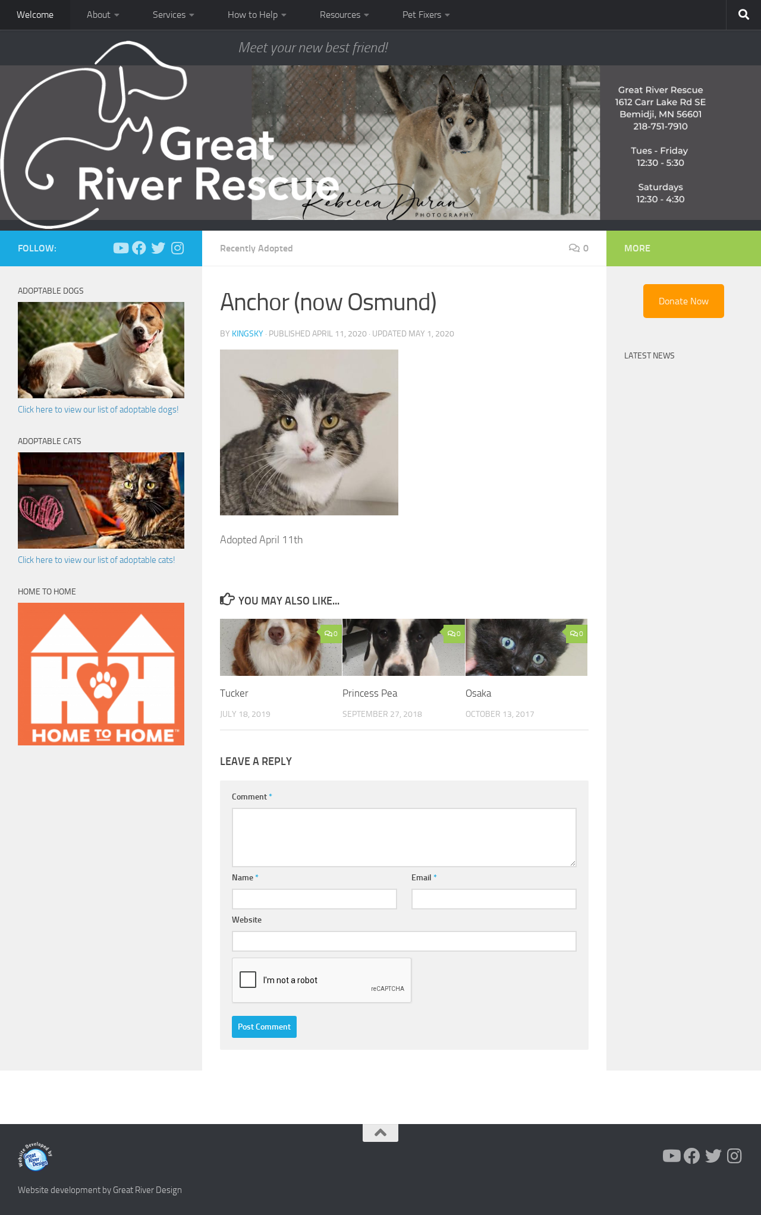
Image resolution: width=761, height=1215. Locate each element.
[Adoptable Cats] (101, 545)
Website (247, 920)
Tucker (234, 692)
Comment (252, 797)
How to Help (253, 14)
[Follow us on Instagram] (177, 248)
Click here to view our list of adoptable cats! (96, 560)
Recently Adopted (256, 248)
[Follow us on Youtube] (120, 248)
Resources (340, 14)
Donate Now (684, 301)
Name (245, 878)
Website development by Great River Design (100, 1190)
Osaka (478, 692)
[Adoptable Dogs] (101, 395)
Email (424, 878)
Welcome (35, 14)
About (99, 14)
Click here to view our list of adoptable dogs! (98, 409)
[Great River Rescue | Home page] (169, 134)
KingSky (247, 334)
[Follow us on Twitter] (158, 248)
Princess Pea (369, 692)
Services (169, 14)
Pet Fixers (421, 14)
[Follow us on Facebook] (139, 248)
